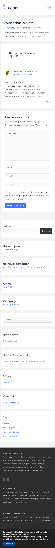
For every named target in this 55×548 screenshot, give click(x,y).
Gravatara (37, 96)
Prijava (6, 423)
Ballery (13, 7)
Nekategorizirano (24, 28)
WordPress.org (10, 436)
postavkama (42, 539)
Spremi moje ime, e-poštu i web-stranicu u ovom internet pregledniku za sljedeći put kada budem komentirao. (27, 195)
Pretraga (7, 226)
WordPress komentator (25, 71)
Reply (47, 102)
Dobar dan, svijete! (11, 250)
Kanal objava (9, 428)
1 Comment (8, 28)
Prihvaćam (9, 544)
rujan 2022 (7, 287)
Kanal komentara (11, 432)
